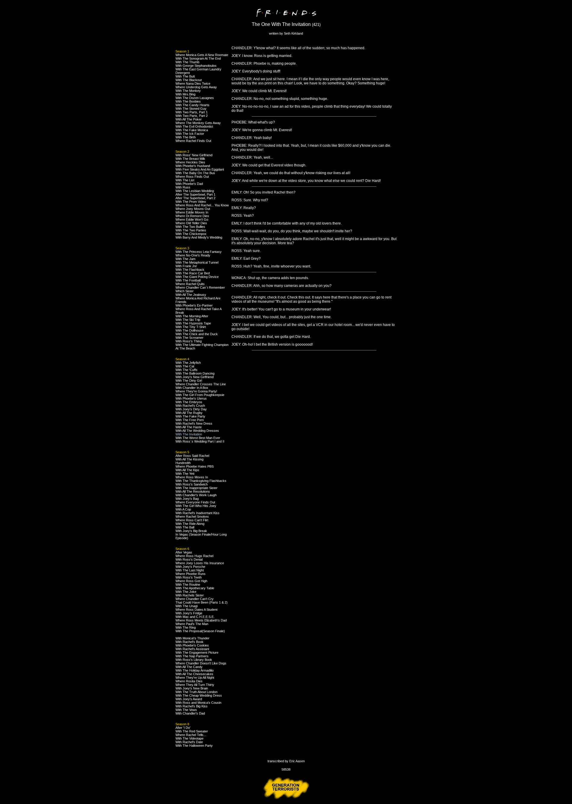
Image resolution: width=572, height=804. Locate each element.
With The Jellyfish (188, 362)
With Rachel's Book (189, 642)
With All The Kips (187, 470)
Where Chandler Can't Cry (194, 599)
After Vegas (183, 552)
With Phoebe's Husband (192, 166)
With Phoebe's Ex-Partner (194, 305)
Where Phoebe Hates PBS (194, 466)
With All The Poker (188, 119)
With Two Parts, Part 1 (191, 112)
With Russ (182, 187)
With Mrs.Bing (185, 94)
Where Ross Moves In (191, 477)
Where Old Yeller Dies (191, 223)
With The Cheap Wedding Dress (198, 695)
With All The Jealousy (190, 294)
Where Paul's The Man (191, 624)
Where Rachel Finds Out (193, 141)
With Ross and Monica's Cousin (198, 702)
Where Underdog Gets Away (196, 87)
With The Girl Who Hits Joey (195, 506)
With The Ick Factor (189, 133)
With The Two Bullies (190, 226)
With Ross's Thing (188, 341)
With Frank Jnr (186, 266)
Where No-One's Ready (192, 255)
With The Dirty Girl (188, 380)
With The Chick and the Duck (196, 334)
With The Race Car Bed (192, 273)
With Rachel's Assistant (192, 649)
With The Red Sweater (191, 731)
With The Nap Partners (192, 656)
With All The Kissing (189, 459)
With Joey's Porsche (190, 566)
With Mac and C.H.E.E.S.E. (194, 617)
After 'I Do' (182, 727)
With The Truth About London (196, 692)
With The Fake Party (190, 416)
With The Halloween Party (194, 745)
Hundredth (183, 463)
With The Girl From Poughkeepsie (199, 395)
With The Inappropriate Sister (196, 488)
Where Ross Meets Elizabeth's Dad (201, 620)
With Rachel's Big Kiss (191, 706)
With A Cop (183, 509)
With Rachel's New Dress (193, 423)
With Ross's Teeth (188, 577)
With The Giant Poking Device (197, 277)
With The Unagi (186, 606)
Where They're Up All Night (194, 677)
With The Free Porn (189, 420)
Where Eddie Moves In (191, 212)
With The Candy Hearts (192, 105)
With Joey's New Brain (191, 688)
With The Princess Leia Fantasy (198, 251)
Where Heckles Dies (190, 162)
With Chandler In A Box (191, 387)
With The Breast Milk (190, 158)
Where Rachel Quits (190, 284)
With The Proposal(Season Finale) (200, 631)
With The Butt (185, 76)
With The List (184, 180)
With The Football (187, 280)
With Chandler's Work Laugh (196, 495)
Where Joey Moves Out (192, 209)
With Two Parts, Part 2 (191, 115)
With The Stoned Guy (190, 108)
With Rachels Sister (189, 595)
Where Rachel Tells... (190, 735)
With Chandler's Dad (190, 713)
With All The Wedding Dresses (197, 430)
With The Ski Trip (187, 319)
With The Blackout (188, 80)
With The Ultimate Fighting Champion (202, 345)
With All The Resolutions (192, 491)
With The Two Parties (190, 230)
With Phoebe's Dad (189, 183)
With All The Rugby (189, 413)
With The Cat (184, 366)
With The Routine (187, 584)
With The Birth (185, 137)
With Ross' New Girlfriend (193, 155)
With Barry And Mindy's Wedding (198, 237)
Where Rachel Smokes (192, 516)
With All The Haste (188, 427)
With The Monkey (188, 90)
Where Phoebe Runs (190, 574)
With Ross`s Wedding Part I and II (199, 441)
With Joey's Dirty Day (191, 409)
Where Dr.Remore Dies (192, 216)
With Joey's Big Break (191, 531)
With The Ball (184, 527)
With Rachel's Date (189, 742)
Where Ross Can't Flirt (191, 520)
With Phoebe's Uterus (191, 398)
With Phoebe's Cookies (192, 645)
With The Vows (186, 710)
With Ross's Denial (189, 559)
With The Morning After (191, 316)
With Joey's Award (188, 699)
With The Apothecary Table (194, 588)
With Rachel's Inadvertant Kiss (197, 513)
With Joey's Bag (187, 498)
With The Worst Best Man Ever (197, 438)
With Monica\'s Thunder (192, 638)
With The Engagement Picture (196, 652)
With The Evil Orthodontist (194, 126)
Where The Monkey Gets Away (198, 123)
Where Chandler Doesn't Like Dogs (200, 663)
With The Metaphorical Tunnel (196, 262)
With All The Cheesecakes (194, 674)
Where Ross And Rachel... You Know (202, 205)
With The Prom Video (190, 201)
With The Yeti (184, 473)
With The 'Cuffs (186, 370)
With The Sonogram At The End (198, 58)
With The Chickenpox (190, 234)
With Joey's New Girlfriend (194, 377)
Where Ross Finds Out (192, 176)
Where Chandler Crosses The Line (200, 384)
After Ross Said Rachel (192, 455)
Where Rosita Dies (189, 681)
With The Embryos (188, 402)
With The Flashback (189, 269)
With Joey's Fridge (188, 613)
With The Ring (185, 627)
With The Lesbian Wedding (194, 191)
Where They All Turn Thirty (194, 685)
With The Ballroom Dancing (194, 373)
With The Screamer (189, 337)
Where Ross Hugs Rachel (194, 556)
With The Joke (185, 591)
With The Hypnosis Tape (193, 323)
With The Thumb (187, 62)
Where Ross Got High (191, 581)
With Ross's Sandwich (191, 484)
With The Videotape (189, 738)
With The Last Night (189, 570)
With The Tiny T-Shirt (190, 327)
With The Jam (185, 259)
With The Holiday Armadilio (194, 670)
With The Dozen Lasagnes (194, 98)
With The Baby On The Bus (195, 173)
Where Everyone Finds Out (195, 502)
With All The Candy (189, 667)
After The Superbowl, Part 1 (195, 194)
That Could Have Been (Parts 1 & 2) (201, 602)
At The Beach (185, 348)
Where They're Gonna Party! (196, 391)
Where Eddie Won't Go (191, 219)
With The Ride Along (189, 523)
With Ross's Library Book (193, 659)
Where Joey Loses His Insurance (199, 563)
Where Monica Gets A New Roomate (201, 55)
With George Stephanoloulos (196, 65)
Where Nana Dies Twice (192, 83)
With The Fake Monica (191, 130)
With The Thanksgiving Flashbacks (200, 481)
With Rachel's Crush (190, 405)
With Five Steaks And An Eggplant (199, 169)
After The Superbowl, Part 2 (195, 198)
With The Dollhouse (189, 330)
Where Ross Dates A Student (196, 609)
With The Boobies (188, 101)
